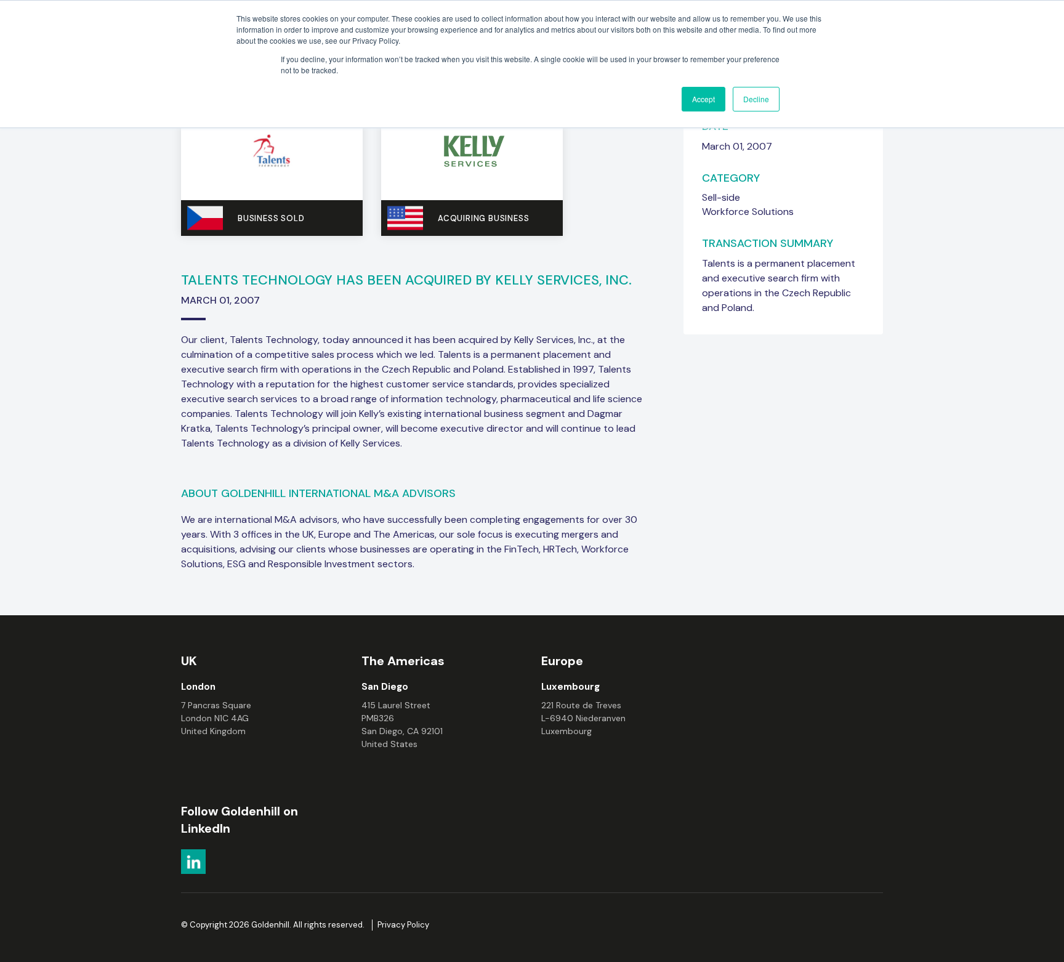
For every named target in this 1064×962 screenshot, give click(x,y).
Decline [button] (756, 99)
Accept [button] (703, 99)
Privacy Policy (403, 925)
